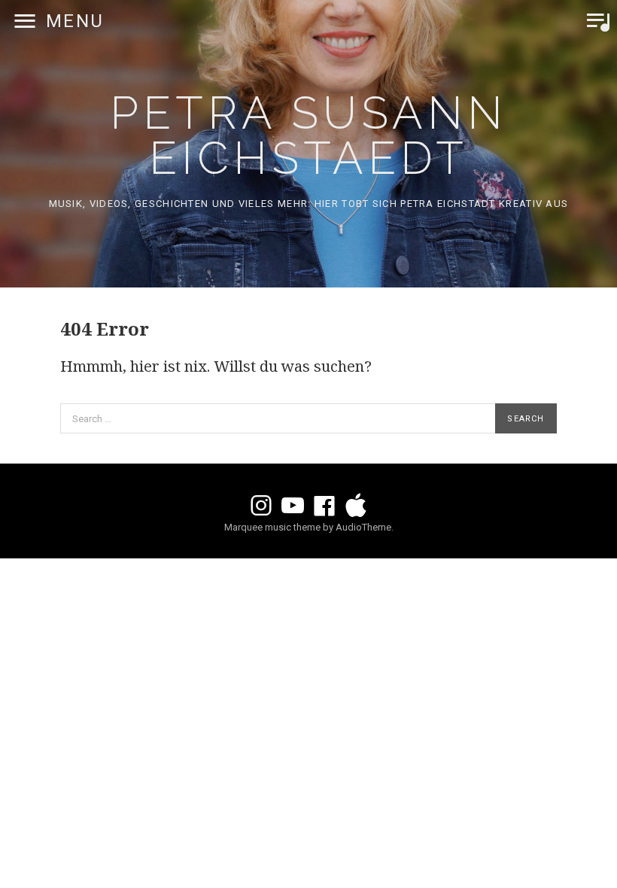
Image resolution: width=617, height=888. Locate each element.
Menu (75, 21)
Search (525, 419)
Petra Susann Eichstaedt (308, 135)
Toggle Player (598, 21)
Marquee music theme (272, 527)
